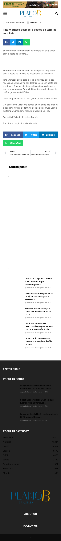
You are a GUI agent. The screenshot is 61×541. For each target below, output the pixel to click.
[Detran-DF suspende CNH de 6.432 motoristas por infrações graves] (15, 282)
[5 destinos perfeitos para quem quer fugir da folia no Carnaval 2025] (10, 403)
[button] (5, 14)
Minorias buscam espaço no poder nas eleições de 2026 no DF (38, 311)
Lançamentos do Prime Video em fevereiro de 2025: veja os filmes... (36, 387)
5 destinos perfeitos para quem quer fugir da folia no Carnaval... (37, 401)
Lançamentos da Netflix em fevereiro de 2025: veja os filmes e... (39, 415)
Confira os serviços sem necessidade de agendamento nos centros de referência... (39, 326)
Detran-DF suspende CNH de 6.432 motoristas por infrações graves (38, 281)
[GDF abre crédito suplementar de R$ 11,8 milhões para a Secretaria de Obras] (15, 297)
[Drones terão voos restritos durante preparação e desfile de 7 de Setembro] (15, 342)
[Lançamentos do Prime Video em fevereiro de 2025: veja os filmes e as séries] (10, 389)
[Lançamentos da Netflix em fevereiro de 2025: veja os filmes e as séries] (10, 418)
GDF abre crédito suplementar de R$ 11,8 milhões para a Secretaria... (39, 296)
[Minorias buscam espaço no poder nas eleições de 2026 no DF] (15, 312)
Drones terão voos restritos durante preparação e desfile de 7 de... (38, 341)
